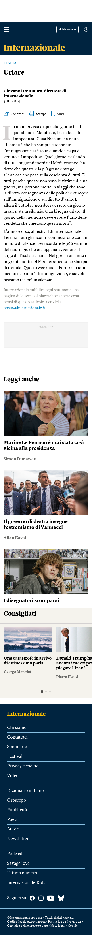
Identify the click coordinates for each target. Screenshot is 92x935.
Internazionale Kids (26, 883)
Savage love (18, 863)
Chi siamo (17, 728)
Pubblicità (17, 810)
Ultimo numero (22, 873)
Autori (13, 829)
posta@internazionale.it (25, 308)
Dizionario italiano (25, 791)
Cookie (73, 925)
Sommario (17, 747)
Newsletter (18, 839)
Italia (10, 63)
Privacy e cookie (22, 766)
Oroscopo (16, 800)
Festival (15, 756)
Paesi (12, 820)
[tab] (42, 691)
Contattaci (17, 737)
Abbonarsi (67, 29)
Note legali (57, 925)
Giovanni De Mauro (23, 91)
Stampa (41, 114)
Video (13, 776)
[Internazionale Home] (27, 713)
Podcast (14, 854)
